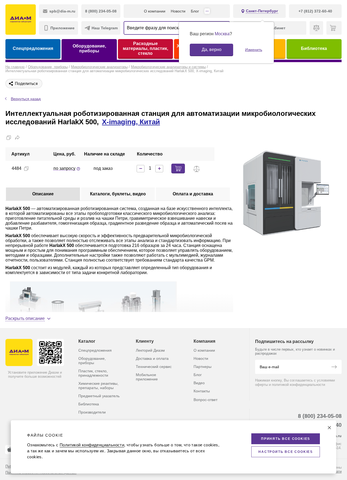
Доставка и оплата (152, 358)
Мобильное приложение (147, 377)
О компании (154, 11)
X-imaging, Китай (131, 122)
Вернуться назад (26, 99)
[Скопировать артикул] (26, 168)
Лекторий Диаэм (150, 350)
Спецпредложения (33, 48)
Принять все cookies (285, 439)
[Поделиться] (17, 137)
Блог (195, 11)
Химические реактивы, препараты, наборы (98, 385)
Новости (178, 11)
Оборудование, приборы (89, 48)
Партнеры (202, 366)
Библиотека (314, 48)
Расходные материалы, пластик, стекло (145, 48)
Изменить (253, 49)
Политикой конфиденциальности (92, 445)
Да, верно (211, 49)
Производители (92, 412)
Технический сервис (154, 366)
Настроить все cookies (285, 452)
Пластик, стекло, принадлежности (93, 373)
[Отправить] (334, 367)
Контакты (202, 391)
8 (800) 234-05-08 (320, 416)
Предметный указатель (99, 396)
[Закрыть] (329, 427)
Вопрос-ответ (205, 400)
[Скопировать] (8, 137)
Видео (199, 383)
